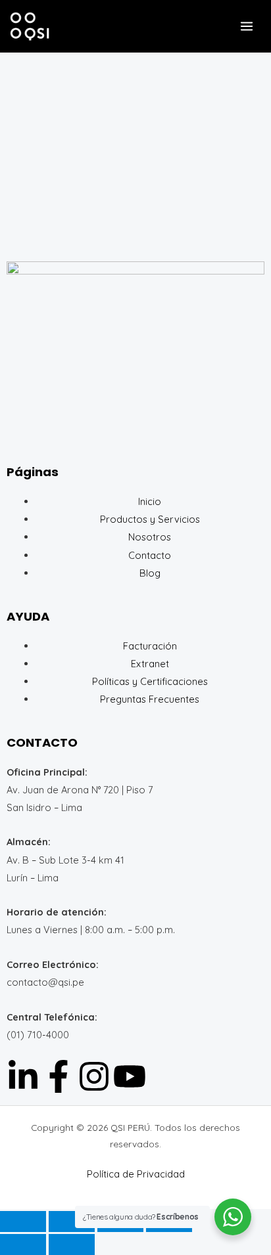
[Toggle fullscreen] (72, 1221)
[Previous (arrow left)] (23, 1244)
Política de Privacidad (136, 1174)
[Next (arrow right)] (72, 1244)
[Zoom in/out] (23, 1221)
